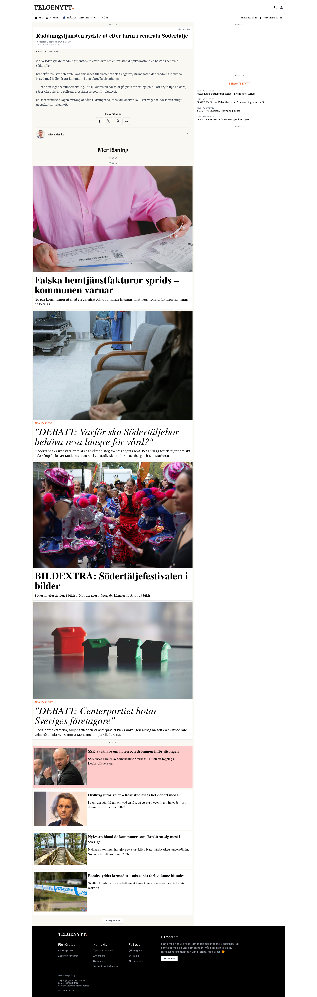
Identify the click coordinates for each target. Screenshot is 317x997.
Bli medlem (169, 958)
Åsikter (84, 17)
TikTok (135, 955)
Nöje (105, 17)
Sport (95, 17)
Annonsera (99, 955)
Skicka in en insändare (105, 966)
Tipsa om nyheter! (103, 950)
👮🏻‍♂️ (70, 17)
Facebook (137, 961)
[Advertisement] (239, 50)
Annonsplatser (66, 950)
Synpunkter (99, 961)
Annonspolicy (66, 975)
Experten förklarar (68, 955)
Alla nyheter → (113, 920)
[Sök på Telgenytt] (275, 7)
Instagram (136, 950)
